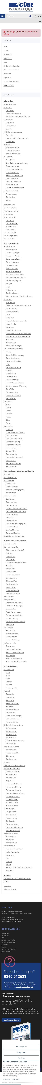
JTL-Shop (10, 1082)
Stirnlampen (10, 756)
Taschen (9, 685)
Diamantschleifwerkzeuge (15, 355)
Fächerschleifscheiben (13, 361)
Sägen (8, 287)
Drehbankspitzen (11, 435)
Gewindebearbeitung (13, 442)
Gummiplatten (11, 226)
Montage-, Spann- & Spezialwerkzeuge (19, 296)
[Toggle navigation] (2, 16)
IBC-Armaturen (11, 778)
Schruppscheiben (12, 392)
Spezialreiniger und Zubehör (15, 621)
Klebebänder (10, 569)
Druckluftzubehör (12, 487)
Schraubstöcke (11, 451)
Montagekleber (11, 572)
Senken (8, 423)
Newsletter (7, 74)
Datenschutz (16, 1079)
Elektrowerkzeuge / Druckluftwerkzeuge (17, 878)
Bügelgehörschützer (13, 147)
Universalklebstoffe (12, 590)
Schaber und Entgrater (13, 281)
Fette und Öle (10, 631)
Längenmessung (11, 308)
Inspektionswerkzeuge (13, 271)
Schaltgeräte (10, 821)
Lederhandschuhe (12, 178)
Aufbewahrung (9, 669)
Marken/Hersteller (10, 889)
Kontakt (6, 50)
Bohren (8, 404)
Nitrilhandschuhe (12, 185)
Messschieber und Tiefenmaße (16, 321)
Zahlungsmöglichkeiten (12, 66)
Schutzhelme (10, 197)
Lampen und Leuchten (11, 747)
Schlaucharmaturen (12, 796)
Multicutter (9, 518)
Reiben (8, 417)
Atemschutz (8, 107)
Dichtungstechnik (10, 217)
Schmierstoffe (8, 627)
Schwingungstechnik (11, 236)
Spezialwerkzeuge (12, 293)
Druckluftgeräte (9, 480)
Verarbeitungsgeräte (13, 593)
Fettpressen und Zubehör (14, 849)
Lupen (8, 315)
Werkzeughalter (11, 466)
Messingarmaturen (12, 703)
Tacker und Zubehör (13, 533)
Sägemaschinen (11, 521)
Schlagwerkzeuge (12, 265)
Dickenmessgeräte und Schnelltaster (18, 305)
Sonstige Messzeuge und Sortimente (18, 333)
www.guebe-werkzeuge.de (14, 921)
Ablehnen (21, 1058)
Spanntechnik (8, 426)
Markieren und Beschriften (15, 274)
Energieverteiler (11, 812)
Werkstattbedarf (9, 846)
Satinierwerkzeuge (12, 380)
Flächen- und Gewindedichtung (16, 562)
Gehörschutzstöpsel (13, 151)
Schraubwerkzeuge (12, 253)
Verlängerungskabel (13, 830)
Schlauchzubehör (12, 802)
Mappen (9, 682)
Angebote (7, 886)
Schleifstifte (10, 389)
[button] (35, 16)
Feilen (8, 364)
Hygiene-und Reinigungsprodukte (17, 138)
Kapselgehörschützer (13, 154)
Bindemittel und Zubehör (14, 603)
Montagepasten (11, 637)
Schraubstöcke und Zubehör (15, 278)
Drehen (8, 408)
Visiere (8, 200)
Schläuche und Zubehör (12, 768)
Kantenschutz (10, 230)
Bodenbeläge (8, 214)
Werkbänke (10, 840)
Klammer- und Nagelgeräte (15, 490)
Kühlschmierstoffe (12, 634)
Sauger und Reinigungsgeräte (16, 524)
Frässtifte (9, 370)
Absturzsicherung (10, 104)
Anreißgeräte (10, 302)
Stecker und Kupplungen (14, 827)
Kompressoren (11, 493)
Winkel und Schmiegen (14, 346)
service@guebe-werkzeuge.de (14, 919)
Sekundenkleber (11, 578)
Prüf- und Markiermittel (14, 658)
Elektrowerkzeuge (10, 496)
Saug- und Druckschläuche (15, 793)
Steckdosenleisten (12, 824)
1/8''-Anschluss (11, 734)
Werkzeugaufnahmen (13, 463)
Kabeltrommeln (11, 815)
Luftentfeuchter (9, 596)
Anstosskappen (11, 194)
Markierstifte (10, 655)
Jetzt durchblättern (11, 1020)
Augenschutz (8, 120)
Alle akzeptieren (21, 1047)
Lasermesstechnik (12, 312)
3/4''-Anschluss (11, 737)
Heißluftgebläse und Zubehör (16, 511)
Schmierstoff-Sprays (13, 640)
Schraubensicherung (13, 575)
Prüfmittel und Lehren (13, 330)
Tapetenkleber (11, 587)
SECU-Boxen (10, 141)
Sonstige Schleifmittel (13, 395)
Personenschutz (11, 818)
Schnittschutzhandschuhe (15, 188)
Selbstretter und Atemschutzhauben (18, 116)
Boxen (8, 672)
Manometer (10, 700)
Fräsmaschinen (11, 505)
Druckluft (7, 691)
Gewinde (9, 414)
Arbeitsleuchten (11, 750)
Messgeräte (10, 318)
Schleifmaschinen (12, 527)
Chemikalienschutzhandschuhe (17, 163)
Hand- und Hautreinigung (14, 606)
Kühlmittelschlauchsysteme (13, 725)
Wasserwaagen (11, 343)
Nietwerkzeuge (11, 290)
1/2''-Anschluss (11, 728)
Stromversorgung (9, 809)
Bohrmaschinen (11, 502)
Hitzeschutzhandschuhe (14, 169)
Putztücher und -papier (14, 612)
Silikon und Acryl (11, 581)
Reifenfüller (10, 706)
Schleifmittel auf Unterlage (15, 383)
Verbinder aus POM (12, 719)
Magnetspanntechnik (13, 445)
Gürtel (8, 675)
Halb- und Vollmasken (13, 113)
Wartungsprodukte (10, 643)
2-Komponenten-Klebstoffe (15, 550)
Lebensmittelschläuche (14, 784)
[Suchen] (30, 16)
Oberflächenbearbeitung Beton (14, 536)
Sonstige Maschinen (13, 530)
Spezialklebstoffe (12, 584)
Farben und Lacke (10, 544)
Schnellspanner (11, 448)
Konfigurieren (21, 1052)
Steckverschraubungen (14, 716)
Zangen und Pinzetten (13, 256)
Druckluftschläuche (12, 771)
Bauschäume (10, 556)
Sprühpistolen (10, 713)
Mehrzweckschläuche (13, 787)
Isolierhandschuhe (12, 172)
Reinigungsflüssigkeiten (14, 615)
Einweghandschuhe (12, 166)
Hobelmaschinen (12, 514)
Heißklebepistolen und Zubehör (16, 508)
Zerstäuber (9, 871)
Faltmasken (10, 110)
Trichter (8, 864)
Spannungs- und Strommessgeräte (18, 336)
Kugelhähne (10, 697)
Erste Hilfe (9, 135)
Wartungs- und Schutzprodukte (16, 661)
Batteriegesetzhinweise (11, 81)
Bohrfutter (9, 429)
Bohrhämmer (10, 499)
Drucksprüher (10, 646)
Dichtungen (10, 220)
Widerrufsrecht (9, 85)
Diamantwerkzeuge (12, 358)
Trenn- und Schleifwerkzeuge (13, 349)
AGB (5, 62)
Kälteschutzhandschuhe (14, 175)
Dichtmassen (10, 559)
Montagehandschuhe (13, 182)
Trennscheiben (11, 398)
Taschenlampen (11, 759)
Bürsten (8, 352)
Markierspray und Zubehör (15, 652)
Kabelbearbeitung (12, 268)
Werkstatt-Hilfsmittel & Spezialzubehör (19, 867)
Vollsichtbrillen (11, 126)
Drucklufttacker (11, 483)
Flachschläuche (11, 775)
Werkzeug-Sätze (11, 250)
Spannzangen (10, 460)
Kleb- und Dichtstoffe (11, 547)
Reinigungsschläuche (13, 790)
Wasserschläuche (12, 805)
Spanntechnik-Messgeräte (15, 457)
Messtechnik (8, 299)
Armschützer (10, 160)
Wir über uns (8, 58)
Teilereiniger (10, 624)
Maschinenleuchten (12, 753)
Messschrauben (11, 324)
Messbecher (10, 855)
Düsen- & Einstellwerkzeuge (15, 740)
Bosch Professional (10, 477)
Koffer (8, 679)
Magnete (7, 762)
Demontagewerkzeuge (13, 259)
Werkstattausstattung (11, 833)
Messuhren (10, 327)
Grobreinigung (11, 374)
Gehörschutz (8, 144)
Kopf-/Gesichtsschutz (11, 191)
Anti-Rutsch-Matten (10, 208)
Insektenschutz (11, 609)
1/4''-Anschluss (11, 731)
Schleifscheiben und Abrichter (16, 386)
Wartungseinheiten (12, 722)
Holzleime (9, 565)
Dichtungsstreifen (12, 223)
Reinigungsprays (11, 618)
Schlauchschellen (12, 799)
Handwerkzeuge (9, 247)
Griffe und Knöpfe (10, 233)
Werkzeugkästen (11, 688)
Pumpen (9, 861)
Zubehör (9, 129)
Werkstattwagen (11, 843)
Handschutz (8, 157)
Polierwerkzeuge (11, 377)
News (5, 47)
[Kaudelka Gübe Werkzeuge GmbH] (21, 7)
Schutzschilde (11, 744)
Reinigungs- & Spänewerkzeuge (14, 765)
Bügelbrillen (10, 123)
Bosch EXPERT (9, 474)
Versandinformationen (11, 70)
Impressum (6, 1079)
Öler (7, 858)
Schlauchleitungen (12, 709)
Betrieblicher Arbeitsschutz (13, 132)
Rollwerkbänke (11, 836)
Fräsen (8, 411)
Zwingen (9, 284)
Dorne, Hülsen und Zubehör (15, 432)
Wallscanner (10, 339)
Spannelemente (11, 454)
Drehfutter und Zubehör (14, 439)
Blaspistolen (10, 694)
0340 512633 (10, 917)
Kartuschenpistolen (12, 852)
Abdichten (9, 553)
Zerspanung (8, 401)
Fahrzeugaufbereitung (13, 649)
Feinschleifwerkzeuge (13, 367)
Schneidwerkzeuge (12, 262)
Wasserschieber (9, 239)
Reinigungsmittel (9, 600)
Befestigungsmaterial (11, 211)
